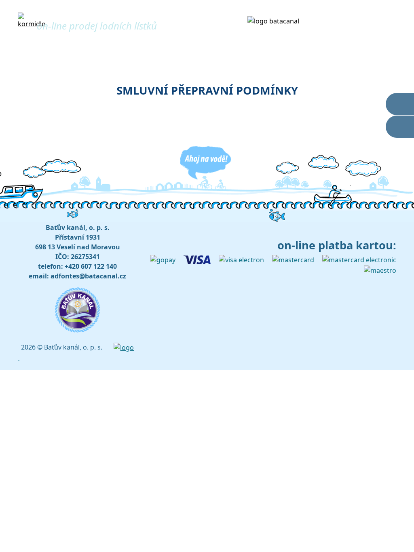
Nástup (248, 46)
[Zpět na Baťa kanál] (273, 20)
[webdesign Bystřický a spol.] (124, 347)
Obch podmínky (369, 46)
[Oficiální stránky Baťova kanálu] (400, 104)
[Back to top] (18, 357)
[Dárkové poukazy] (400, 127)
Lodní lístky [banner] (75, 13)
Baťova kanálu (350, 20)
